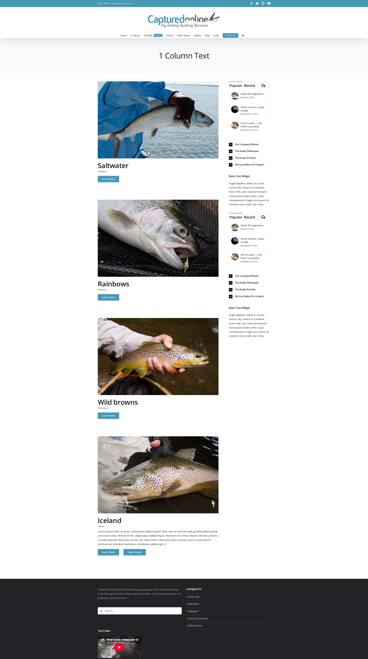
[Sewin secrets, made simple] (235, 107)
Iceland (109, 520)
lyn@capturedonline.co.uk (123, 3)
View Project (135, 552)
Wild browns (118, 402)
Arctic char (194, 596)
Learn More (108, 179)
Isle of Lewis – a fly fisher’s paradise (251, 124)
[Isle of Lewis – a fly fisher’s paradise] (235, 123)
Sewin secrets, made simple (252, 109)
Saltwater (113, 165)
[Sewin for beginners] (235, 94)
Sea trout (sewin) (197, 618)
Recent (249, 85)
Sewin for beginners (251, 93)
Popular (235, 85)
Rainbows (113, 283)
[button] (243, 35)
